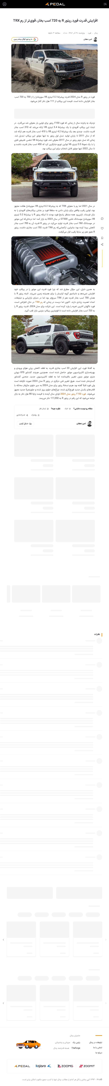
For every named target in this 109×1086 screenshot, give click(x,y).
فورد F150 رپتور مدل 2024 (73, 394)
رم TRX (39, 302)
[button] (30, 1044)
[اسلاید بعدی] (3, 940)
